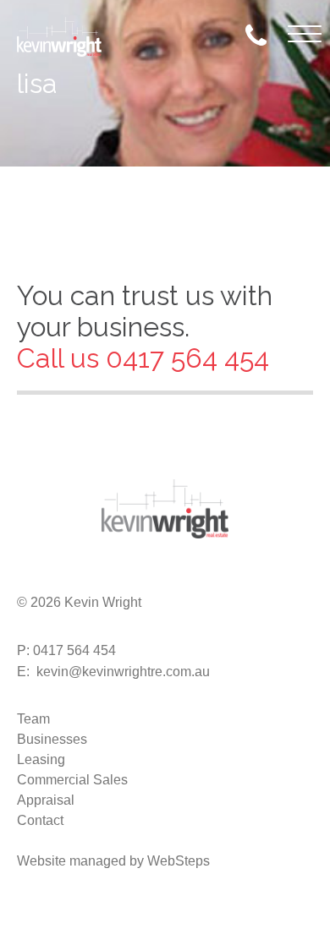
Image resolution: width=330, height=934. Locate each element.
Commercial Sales (72, 780)
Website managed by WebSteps (113, 861)
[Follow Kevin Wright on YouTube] (138, 576)
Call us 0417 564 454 (143, 358)
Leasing (41, 759)
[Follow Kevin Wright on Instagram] (84, 576)
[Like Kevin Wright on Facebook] (30, 576)
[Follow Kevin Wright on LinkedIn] (111, 576)
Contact (40, 820)
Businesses (52, 739)
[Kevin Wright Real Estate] (59, 36)
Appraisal (45, 800)
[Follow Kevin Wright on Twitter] (57, 576)
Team (33, 719)
